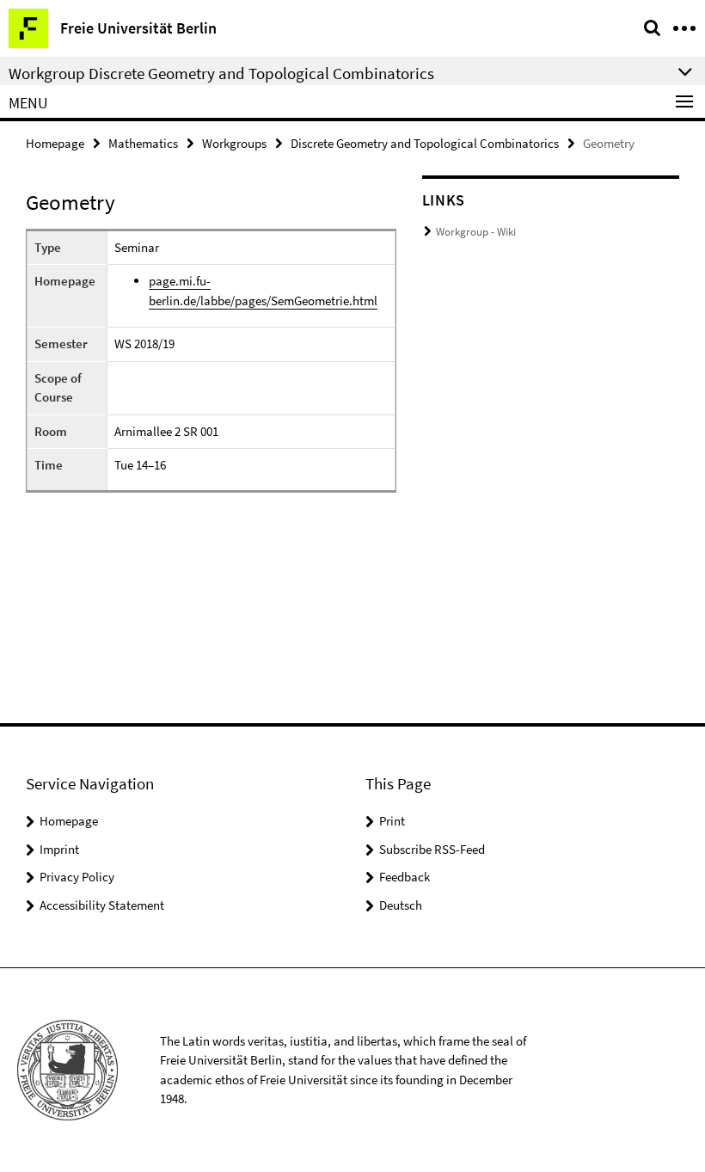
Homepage (55, 143)
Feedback (404, 876)
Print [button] (392, 821)
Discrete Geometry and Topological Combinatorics (425, 143)
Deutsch (400, 905)
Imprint (59, 849)
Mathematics (143, 143)
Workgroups (234, 143)
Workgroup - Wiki (476, 231)
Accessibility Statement (102, 905)
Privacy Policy (77, 876)
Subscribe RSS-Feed (432, 849)
